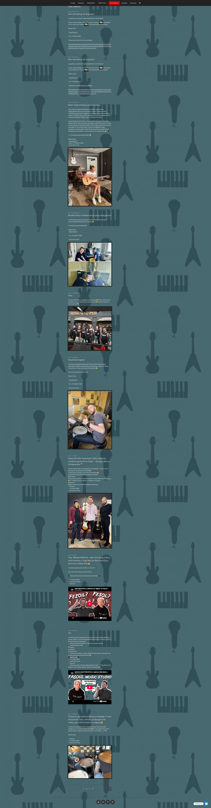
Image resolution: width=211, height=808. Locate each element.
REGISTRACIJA (114, 3)
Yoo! (70, 295)
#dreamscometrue (90, 48)
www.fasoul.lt (73, 32)
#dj (70, 48)
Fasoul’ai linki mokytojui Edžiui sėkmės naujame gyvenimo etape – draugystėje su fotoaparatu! (89, 461)
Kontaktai (133, 3)
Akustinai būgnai (76, 360)
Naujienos (81, 3)
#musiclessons (90, 46)
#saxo (73, 48)
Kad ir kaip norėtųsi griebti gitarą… (85, 105)
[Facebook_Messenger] (206, 803)
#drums (97, 46)
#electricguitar (79, 48)
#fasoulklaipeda (73, 44)
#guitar (101, 46)
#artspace (81, 44)
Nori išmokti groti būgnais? (81, 14)
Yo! (69, 633)
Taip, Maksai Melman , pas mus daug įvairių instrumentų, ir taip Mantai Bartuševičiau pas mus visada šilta (89, 560)
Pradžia (73, 3)
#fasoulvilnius (89, 44)
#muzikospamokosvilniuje (77, 46)
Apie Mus (124, 3)
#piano (106, 46)
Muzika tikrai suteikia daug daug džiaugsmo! (89, 215)
